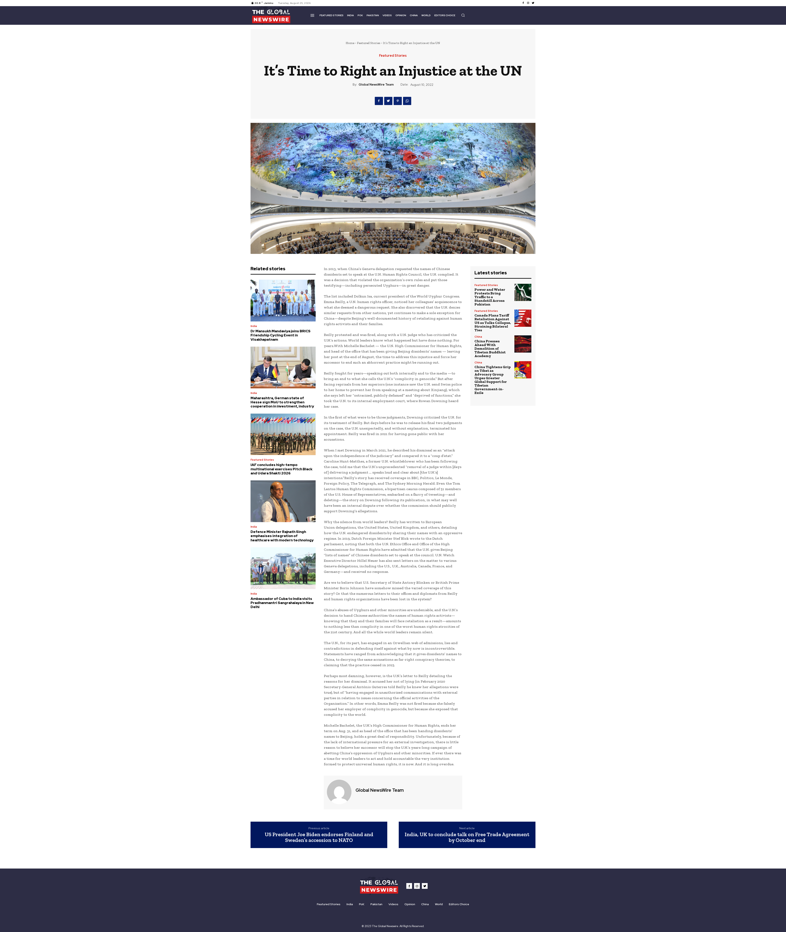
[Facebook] (523, 3)
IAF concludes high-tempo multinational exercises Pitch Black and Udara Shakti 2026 (281, 469)
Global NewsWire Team (376, 84)
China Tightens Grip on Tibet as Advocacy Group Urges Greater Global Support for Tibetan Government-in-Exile (492, 380)
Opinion (409, 904)
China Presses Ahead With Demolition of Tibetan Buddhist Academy (490, 348)
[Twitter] (533, 3)
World (439, 904)
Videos (393, 904)
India (254, 326)
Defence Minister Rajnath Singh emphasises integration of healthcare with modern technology (282, 535)
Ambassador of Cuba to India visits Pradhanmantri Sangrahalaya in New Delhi (282, 602)
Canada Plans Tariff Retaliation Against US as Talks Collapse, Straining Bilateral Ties (492, 322)
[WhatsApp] (407, 101)
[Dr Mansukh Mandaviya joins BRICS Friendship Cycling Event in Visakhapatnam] (283, 300)
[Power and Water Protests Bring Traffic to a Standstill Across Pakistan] (522, 292)
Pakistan (376, 904)
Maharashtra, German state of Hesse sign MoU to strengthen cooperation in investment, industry (282, 402)
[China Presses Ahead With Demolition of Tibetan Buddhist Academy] (522, 343)
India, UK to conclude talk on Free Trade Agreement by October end (467, 837)
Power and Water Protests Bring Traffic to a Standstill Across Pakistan (489, 297)
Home (350, 43)
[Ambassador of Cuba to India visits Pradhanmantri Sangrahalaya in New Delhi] (283, 568)
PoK (361, 904)
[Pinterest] (398, 101)
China (478, 336)
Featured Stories (368, 43)
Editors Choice (459, 904)
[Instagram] (528, 3)
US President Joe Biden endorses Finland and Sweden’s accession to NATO (319, 837)
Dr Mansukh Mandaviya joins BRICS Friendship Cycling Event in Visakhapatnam (281, 335)
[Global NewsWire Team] (339, 792)
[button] (463, 15)
